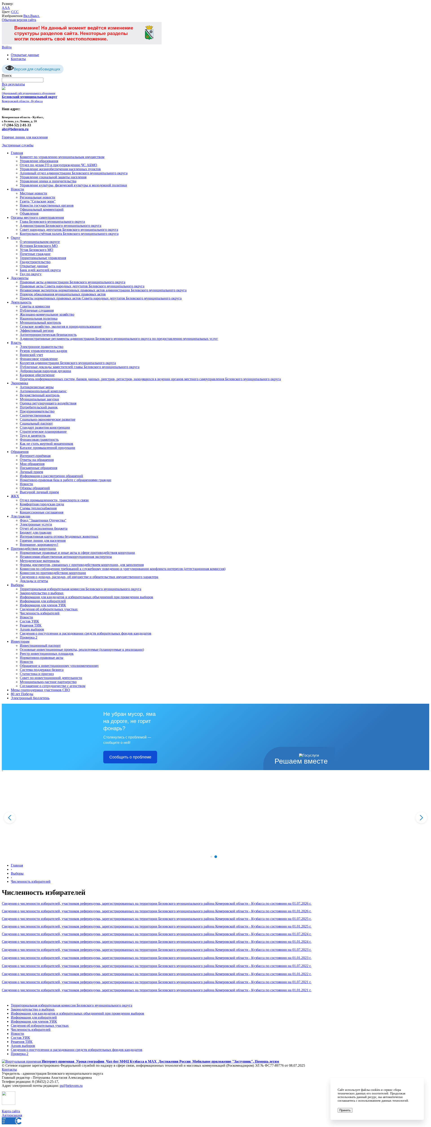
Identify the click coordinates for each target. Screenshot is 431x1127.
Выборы (17, 585)
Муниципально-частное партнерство (48, 682)
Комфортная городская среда (42, 504)
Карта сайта (11, 1111)
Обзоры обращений (35, 488)
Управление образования (39, 161)
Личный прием (31, 472)
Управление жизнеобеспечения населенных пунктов (60, 169)
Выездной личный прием (39, 492)
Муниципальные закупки (39, 399)
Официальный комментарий (42, 209)
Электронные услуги (36, 524)
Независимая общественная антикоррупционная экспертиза (66, 557)
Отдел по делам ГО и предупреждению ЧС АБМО (58, 165)
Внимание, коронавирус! (39, 544)
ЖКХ (15, 496)
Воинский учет (31, 355)
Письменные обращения (38, 468)
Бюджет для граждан (35, 532)
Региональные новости (37, 197)
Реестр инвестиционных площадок (47, 653)
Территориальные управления (43, 258)
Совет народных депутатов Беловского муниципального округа (69, 230)
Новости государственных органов (47, 205)
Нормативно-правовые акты (41, 658)
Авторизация (12, 1115)
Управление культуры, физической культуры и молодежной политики (73, 185)
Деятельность (21, 302)
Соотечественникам (35, 415)
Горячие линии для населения (25, 137)
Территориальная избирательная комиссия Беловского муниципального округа (80, 589)
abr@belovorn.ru (15, 129)
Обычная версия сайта (19, 20)
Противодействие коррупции (33, 548)
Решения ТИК (31, 625)
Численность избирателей (39, 613)
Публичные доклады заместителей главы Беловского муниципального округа (79, 367)
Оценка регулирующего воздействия (48, 403)
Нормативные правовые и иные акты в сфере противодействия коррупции (77, 553)
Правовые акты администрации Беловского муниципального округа (72, 282)
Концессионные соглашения (41, 512)
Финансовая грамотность (39, 439)
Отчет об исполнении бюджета (43, 528)
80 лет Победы (22, 694)
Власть (16, 343)
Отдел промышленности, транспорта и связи (54, 500)
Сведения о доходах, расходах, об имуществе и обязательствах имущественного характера (89, 577)
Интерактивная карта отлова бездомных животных (59, 536)
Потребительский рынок (39, 407)
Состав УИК (29, 621)
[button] (211, 857)
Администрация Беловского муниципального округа (60, 225)
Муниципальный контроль (40, 322)
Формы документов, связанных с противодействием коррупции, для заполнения (82, 565)
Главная (17, 153)
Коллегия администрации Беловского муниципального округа (68, 363)
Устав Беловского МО (36, 250)
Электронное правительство (41, 347)
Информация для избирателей (43, 601)
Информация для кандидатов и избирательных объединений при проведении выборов (86, 597)
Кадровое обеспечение (37, 375)
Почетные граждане (35, 254)
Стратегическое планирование (43, 431)
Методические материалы (39, 561)
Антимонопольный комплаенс (43, 391)
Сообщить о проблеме (130, 757)
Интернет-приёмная (35, 456)
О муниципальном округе (40, 242)
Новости (17, 189)
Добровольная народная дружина (45, 371)
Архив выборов (32, 629)
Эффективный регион (37, 330)
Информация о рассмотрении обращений (51, 476)
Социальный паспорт (36, 423)
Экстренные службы (17, 145)
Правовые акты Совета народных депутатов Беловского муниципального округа (82, 286)
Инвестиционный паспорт (40, 645)
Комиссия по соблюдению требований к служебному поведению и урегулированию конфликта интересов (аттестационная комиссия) (122, 569)
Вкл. (26, 16)
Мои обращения (32, 464)
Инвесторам (20, 641)
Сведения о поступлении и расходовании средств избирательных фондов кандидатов (85, 633)
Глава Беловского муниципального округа (52, 221)
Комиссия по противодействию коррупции (53, 573)
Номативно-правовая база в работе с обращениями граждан (65, 480)
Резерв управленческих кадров (43, 351)
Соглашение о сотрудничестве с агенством (52, 686)
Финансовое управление (39, 359)
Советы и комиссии (35, 306)
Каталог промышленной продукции (47, 448)
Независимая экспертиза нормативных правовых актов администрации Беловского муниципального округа (103, 290)
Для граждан (20, 516)
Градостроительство (35, 262)
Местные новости (33, 193)
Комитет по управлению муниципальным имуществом (62, 157)
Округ (15, 238)
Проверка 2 (28, 637)
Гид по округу (31, 274)
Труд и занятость (32, 435)
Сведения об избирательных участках (49, 609)
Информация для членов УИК (43, 605)
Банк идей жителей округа (40, 270)
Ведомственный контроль (39, 395)
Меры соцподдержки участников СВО (40, 690)
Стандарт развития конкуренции (45, 427)
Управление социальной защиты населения (53, 177)
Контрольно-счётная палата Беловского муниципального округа (69, 234)
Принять (345, 1110)
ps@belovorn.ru (71, 1086)
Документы (20, 278)
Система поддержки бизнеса (42, 670)
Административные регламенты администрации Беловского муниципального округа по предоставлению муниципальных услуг (119, 339)
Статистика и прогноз (37, 674)
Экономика (19, 383)
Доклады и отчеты (34, 581)
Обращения (20, 452)
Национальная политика (38, 318)
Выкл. (35, 16)
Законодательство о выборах (42, 593)
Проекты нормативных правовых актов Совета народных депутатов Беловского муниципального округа (101, 298)
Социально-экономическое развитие (47, 419)
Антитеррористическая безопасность (48, 334)
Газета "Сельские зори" (38, 201)
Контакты (18, 59)
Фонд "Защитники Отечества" (43, 520)
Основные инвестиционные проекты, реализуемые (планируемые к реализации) (82, 649)
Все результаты (13, 84)
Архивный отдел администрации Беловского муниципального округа (74, 173)
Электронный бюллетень (30, 698)
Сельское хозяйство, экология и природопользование (60, 326)
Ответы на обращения (37, 460)
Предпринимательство (37, 411)
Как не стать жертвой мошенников (46, 444)
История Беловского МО (39, 246)
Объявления (29, 213)
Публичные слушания (37, 310)
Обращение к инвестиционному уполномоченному (59, 666)
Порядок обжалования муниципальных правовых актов (63, 294)
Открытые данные (25, 55)
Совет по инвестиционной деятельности (51, 678)
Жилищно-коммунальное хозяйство (47, 314)
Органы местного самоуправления (37, 217)
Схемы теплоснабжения (38, 508)
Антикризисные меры (37, 387)
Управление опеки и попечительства (48, 181)
